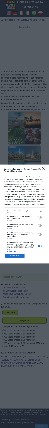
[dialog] (24, 214)
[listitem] (24, 211)
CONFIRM (14, 256)
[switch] (40, 217)
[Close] (44, 169)
